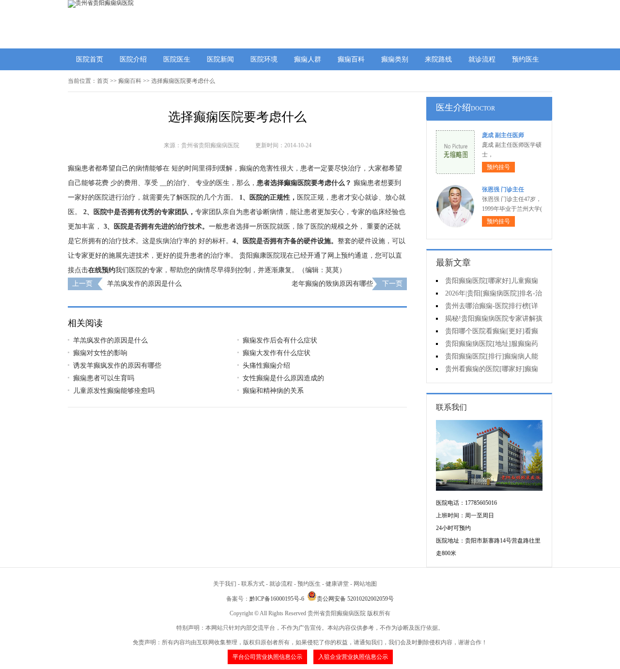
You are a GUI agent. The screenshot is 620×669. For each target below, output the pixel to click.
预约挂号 (498, 167)
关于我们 (224, 583)
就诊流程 (482, 59)
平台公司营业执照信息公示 (267, 656)
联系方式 (252, 583)
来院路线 (438, 59)
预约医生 (525, 59)
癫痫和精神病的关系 (273, 390)
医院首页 (89, 59)
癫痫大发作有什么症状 (276, 353)
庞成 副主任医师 (503, 135)
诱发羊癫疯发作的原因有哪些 (117, 365)
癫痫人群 (307, 59)
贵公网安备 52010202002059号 (355, 598)
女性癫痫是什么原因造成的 (283, 378)
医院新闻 (220, 59)
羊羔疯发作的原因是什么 (144, 283)
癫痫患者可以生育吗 (103, 378)
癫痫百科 (351, 59)
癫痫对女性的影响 (100, 353)
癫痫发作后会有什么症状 (280, 340)
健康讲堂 (337, 583)
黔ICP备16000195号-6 (276, 598)
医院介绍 (133, 59)
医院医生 (176, 59)
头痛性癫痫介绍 (266, 365)
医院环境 (264, 59)
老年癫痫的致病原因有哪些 (332, 283)
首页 (102, 81)
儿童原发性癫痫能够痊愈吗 (114, 390)
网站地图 (365, 583)
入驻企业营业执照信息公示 (353, 656)
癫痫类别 (394, 59)
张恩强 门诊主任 (503, 189)
